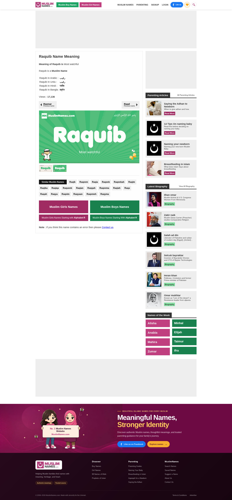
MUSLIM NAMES (125, 5)
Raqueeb (67, 188)
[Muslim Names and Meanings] (44, 4)
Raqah (43, 194)
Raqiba (44, 188)
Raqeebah (119, 182)
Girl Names (96, 470)
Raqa (127, 188)
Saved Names (170, 470)
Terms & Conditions (180, 495)
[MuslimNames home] (48, 465)
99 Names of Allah (99, 474)
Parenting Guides (135, 466)
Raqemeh (91, 194)
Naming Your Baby (135, 470)
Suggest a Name (171, 474)
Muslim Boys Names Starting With (115, 218)
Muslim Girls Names (64, 207)
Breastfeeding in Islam (137, 474)
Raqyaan (78, 194)
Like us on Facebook (133, 444)
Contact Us (169, 482)
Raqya (54, 194)
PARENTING (142, 5)
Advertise (193, 495)
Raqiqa (55, 188)
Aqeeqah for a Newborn (137, 478)
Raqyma (104, 194)
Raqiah (116, 188)
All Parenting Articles (186, 95)
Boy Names (96, 466)
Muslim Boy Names (67, 5)
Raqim (131, 182)
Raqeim (65, 194)
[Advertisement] (116, 29)
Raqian (79, 188)
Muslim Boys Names (115, 207)
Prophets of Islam (99, 478)
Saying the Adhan (135, 482)
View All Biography (187, 186)
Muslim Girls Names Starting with (63, 218)
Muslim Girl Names (90, 5)
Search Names (170, 466)
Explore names (158, 444)
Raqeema (104, 188)
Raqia (95, 182)
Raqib (72, 182)
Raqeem (83, 182)
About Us (168, 478)
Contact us (107, 227)
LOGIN (165, 5)
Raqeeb (106, 182)
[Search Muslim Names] (194, 4)
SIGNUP (155, 5)
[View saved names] (187, 4)
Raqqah (91, 188)
